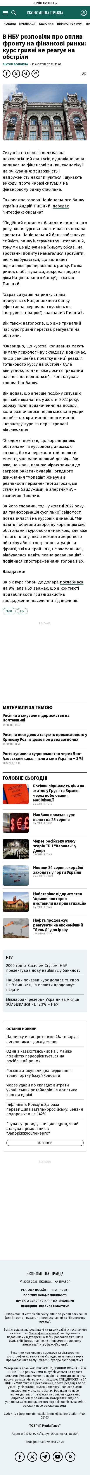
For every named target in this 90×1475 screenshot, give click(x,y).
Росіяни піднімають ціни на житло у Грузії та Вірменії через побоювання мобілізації (58, 793)
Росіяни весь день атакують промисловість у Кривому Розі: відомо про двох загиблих (45, 737)
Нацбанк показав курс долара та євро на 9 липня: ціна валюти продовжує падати (42, 985)
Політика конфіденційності (45, 1295)
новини (9, 24)
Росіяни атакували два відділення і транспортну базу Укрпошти (39, 1073)
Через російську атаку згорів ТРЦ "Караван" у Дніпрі (54, 846)
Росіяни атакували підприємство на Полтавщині (36, 718)
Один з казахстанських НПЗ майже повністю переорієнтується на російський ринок (39, 1056)
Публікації (27, 24)
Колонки (46, 24)
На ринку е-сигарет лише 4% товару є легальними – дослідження (42, 1039)
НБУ (22, 611)
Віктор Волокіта (16, 64)
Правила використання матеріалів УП (45, 1300)
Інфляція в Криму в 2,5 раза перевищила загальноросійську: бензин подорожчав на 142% (44, 1109)
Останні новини (21, 1029)
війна (9, 611)
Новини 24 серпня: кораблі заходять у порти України (58, 870)
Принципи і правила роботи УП (45, 1306)
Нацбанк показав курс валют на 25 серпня (54, 817)
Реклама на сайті (34, 1290)
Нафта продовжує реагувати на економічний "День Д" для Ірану (58, 925)
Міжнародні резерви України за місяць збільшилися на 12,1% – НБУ (42, 1002)
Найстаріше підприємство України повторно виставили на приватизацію (59, 899)
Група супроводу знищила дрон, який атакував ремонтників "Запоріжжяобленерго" (42, 1128)
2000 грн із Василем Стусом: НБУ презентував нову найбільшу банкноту (43, 968)
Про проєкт (60, 1290)
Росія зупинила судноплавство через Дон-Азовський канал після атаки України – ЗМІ (43, 756)
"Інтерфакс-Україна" (44, 1333)
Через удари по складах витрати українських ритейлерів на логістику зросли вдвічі (41, 1090)
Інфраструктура (69, 24)
